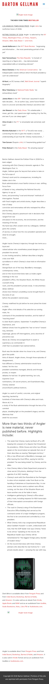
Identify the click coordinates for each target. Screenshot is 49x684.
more (30, 41)
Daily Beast (18, 41)
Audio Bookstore (8, 606)
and (26, 41)
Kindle (39, 600)
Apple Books (7, 603)
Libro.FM (24, 606)
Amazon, (5, 41)
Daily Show (22, 110)
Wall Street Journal (32, 81)
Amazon (9, 600)
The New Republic (24, 58)
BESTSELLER (34, 20)
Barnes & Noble (31, 597)
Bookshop (20, 597)
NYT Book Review (28, 46)
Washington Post (14, 38)
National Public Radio (26, 90)
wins (37, 26)
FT (18, 122)
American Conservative (28, 70)
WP (19, 99)
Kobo (18, 606)
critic (21, 142)
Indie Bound (10, 597)
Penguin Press (35, 594)
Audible (43, 603)
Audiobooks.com (36, 606)
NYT (23, 131)
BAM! (18, 603)
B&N (11, 41)
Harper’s (33, 38)
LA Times (25, 38)
